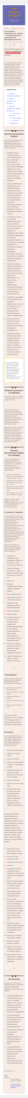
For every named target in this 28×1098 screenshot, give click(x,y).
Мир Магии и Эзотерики (14, 11)
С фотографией (16, 118)
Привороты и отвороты (13, 52)
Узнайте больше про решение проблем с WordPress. (16, 1086)
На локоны (15, 120)
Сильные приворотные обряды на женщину (13, 108)
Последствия (13, 123)
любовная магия (10, 1071)
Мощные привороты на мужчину (11, 101)
